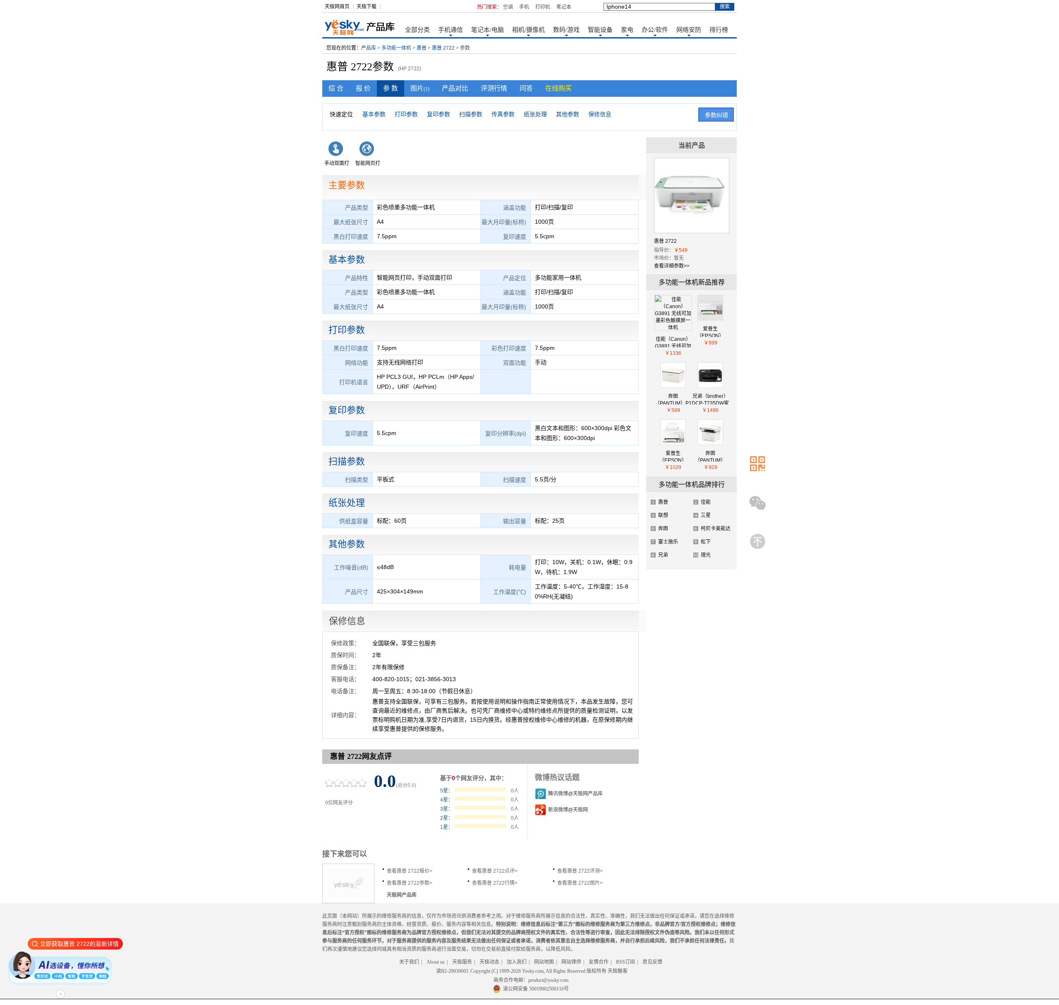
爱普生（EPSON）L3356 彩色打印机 (710, 331)
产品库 (368, 48)
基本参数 (374, 114)
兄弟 (663, 555)
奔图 (663, 528)
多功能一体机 (396, 48)
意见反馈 (652, 962)
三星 (706, 515)
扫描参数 (470, 114)
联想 (663, 515)
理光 (706, 555)
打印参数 (406, 114)
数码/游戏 (566, 29)
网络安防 (688, 29)
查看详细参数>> (672, 266)
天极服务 (462, 962)
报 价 (363, 88)
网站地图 (544, 962)
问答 (526, 88)
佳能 (706, 502)
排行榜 (718, 29)
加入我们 (517, 962)
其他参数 (567, 114)
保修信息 (599, 114)
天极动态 (489, 962)
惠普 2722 (443, 48)
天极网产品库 (402, 895)
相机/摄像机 (528, 29)
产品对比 (455, 88)
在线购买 (558, 88)
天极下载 (366, 7)
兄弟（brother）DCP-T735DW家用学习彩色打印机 (710, 398)
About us (435, 962)
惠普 (421, 48)
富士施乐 (668, 542)
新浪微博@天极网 (568, 810)
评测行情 (494, 88)
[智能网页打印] (367, 154)
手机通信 (450, 29)
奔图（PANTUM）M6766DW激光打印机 (710, 456)
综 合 (335, 88)
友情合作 (599, 962)
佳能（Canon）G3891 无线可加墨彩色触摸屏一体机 (673, 341)
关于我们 (409, 962)
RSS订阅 (625, 962)
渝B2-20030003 (452, 971)
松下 (706, 542)
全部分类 (417, 29)
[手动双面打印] (336, 154)
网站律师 (571, 962)
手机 (524, 7)
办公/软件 (655, 29)
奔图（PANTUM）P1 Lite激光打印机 (673, 398)
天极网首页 (337, 7)
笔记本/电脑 (487, 29)
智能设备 (600, 29)
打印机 (542, 7)
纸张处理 (535, 114)
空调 (508, 7)
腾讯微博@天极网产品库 (575, 794)
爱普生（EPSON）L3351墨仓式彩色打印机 (673, 456)
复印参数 (438, 114)
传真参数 (503, 114)
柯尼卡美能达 (716, 528)
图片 (419, 88)
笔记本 (563, 7)
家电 (627, 29)
